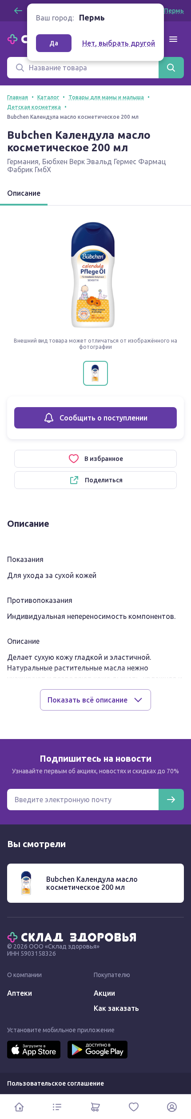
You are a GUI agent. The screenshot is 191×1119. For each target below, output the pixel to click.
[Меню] (173, 39)
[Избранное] (134, 1107)
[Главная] (73, 937)
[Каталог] (57, 1107)
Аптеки (19, 993)
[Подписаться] (171, 799)
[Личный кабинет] (172, 1107)
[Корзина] (95, 1107)
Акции (104, 993)
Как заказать (116, 1008)
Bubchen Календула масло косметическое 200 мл (92, 883)
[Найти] (171, 67)
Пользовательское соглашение (55, 1083)
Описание (23, 193)
